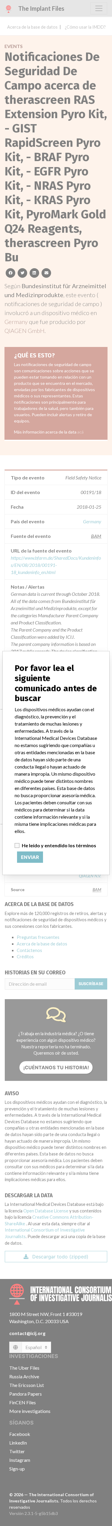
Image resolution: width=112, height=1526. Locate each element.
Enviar (30, 857)
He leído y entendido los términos (59, 845)
